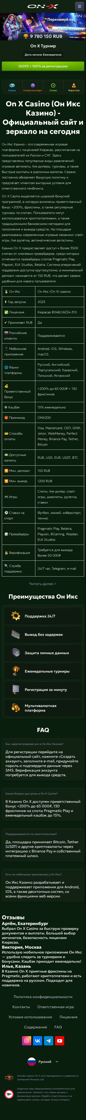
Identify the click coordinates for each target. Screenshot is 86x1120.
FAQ (58, 1027)
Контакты (21, 1006)
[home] (43, 6)
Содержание (35, 1027)
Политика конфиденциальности (43, 996)
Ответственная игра (55, 1006)
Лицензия (68, 1017)
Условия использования (30, 1017)
